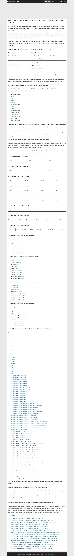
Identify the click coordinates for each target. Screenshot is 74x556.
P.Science (39, 229)
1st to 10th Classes (15, 120)
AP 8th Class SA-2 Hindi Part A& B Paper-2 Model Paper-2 (25, 453)
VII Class (13, 338)
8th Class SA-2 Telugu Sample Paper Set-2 (21, 431)
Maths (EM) (13, 102)
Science (48, 210)
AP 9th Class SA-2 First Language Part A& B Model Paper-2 (25, 413)
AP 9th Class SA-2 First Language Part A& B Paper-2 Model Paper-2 (27, 405)
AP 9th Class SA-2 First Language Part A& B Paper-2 (23, 409)
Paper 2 (12, 344)
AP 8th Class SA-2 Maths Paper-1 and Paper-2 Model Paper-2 (25, 458)
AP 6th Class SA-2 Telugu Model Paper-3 (21, 389)
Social (59, 210)
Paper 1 (12, 348)
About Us (50, 554)
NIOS (65, 1)
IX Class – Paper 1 (15, 342)
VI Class (13, 336)
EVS (56, 180)
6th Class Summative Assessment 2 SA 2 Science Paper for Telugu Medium (29, 423)
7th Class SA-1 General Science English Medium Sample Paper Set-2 (27, 443)
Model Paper (47, 1)
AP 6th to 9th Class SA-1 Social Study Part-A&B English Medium (26, 447)
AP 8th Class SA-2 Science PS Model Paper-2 (22, 460)
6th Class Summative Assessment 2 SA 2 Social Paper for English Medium (28, 425)
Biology (12, 106)
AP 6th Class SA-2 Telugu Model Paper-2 (20, 387)
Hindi (19, 210)
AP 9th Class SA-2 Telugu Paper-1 (19, 381)
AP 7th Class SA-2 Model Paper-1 (19, 391)
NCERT (53, 1)
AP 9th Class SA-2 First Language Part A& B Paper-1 (23, 403)
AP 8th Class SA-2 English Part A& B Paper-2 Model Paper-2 (25, 456)
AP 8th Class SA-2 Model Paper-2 (19, 399)
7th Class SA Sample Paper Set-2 (19, 429)
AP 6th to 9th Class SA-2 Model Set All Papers (22, 439)
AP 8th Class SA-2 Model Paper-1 (19, 397)
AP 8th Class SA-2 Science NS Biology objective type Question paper (27, 462)
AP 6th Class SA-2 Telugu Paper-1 (19, 385)
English (29, 160)
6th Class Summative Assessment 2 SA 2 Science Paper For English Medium (29, 421)
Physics (12, 108)
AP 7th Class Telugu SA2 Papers (18, 377)
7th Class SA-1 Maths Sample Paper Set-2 (21, 441)
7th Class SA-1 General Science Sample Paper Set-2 (23, 445)
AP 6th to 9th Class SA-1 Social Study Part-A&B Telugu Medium (26, 449)
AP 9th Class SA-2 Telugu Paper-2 (19, 383)
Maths (12, 98)
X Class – (13, 346)
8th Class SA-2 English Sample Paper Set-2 (21, 435)
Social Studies (14, 114)
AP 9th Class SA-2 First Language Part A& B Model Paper (24, 407)
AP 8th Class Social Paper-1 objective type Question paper (25, 464)
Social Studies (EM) (15, 116)
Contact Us (54, 554)
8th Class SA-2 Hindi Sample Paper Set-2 (21, 433)
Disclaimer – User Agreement (41, 554)
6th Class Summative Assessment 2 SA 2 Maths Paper (24, 419)
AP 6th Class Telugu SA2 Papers (18, 375)
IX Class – (13, 363)
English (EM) (14, 100)
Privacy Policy (33, 554)
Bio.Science (50, 229)
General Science (15, 112)
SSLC (57, 1)
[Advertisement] (37, 11)
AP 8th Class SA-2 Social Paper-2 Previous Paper (22, 466)
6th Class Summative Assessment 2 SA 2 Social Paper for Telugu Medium (28, 427)
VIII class (13, 340)
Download (16, 239)
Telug (9, 210)
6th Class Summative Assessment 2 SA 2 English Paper (24, 417)
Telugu (12, 96)
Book (61, 1)
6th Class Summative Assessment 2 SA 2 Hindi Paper (23, 415)
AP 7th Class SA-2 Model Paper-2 (19, 393)
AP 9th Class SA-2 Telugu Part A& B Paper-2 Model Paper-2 (25, 451)
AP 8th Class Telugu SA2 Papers (18, 379)
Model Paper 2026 (13, 1)
